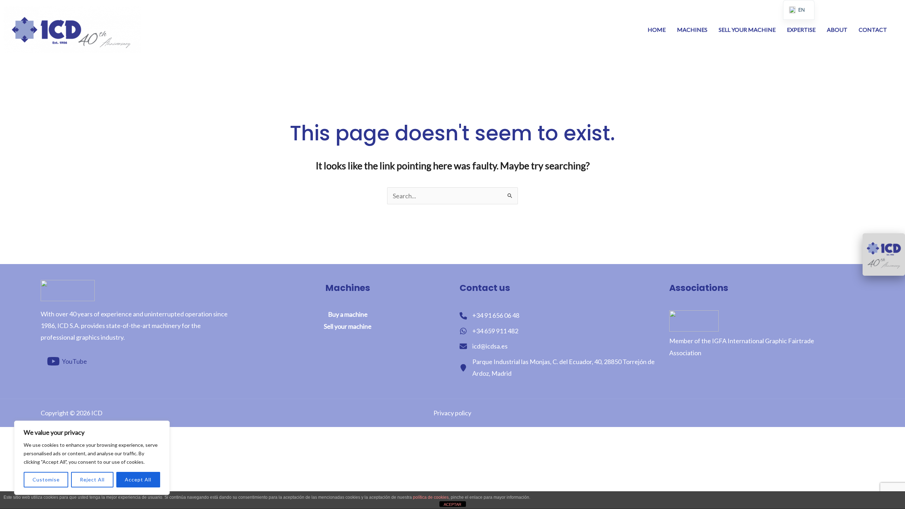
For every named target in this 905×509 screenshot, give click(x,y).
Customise (46, 479)
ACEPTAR (452, 504)
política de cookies (431, 497)
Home (657, 29)
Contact (873, 29)
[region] (92, 458)
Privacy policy (452, 413)
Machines (692, 29)
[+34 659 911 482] (489, 331)
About (837, 29)
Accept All (138, 479)
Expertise (801, 29)
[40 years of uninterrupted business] (884, 254)
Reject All (92, 479)
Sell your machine (747, 29)
